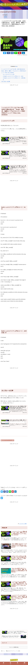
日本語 (5, 16)
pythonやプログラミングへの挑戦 (8, 440)
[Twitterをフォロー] (2, 498)
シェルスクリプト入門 (8, 74)
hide (16, 66)
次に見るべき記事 (5, 81)
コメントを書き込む (14, 647)
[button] (25, 422)
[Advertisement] (14, 31)
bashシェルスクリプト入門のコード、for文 (13, 76)
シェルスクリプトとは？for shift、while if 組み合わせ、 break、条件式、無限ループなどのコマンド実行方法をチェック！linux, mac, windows (13, 71)
